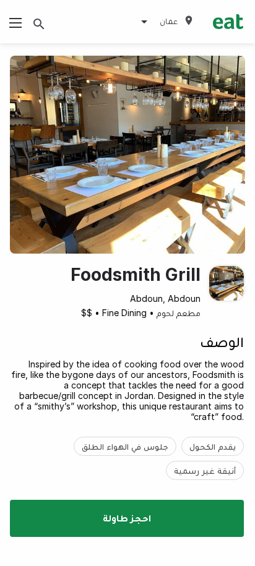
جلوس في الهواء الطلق (125, 446)
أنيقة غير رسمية (205, 470)
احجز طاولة (127, 518)
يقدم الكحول (212, 446)
